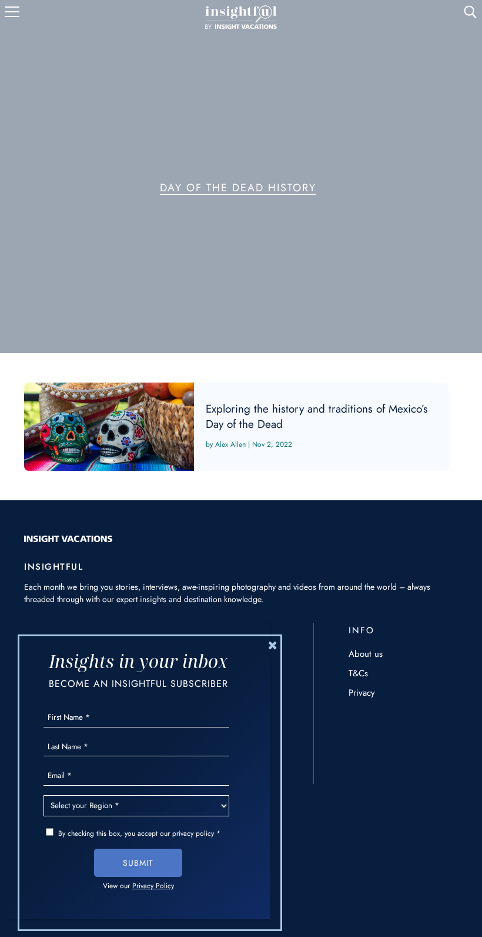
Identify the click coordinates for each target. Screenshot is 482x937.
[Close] (272, 645)
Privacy (362, 692)
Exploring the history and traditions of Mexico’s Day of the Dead (236, 427)
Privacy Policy (153, 885)
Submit (138, 863)
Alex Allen (230, 444)
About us (366, 653)
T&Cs (358, 673)
